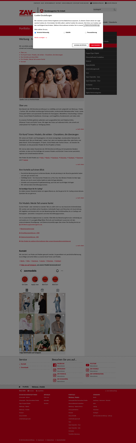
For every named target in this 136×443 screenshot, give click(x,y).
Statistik (68, 32)
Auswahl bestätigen (80, 45)
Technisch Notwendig (43, 32)
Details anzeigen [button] (39, 37)
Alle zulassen (95, 45)
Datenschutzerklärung (92, 25)
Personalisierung (92, 32)
